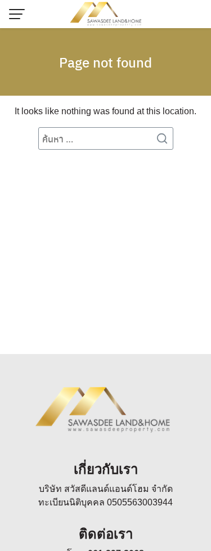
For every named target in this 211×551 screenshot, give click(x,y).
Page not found (105, 61)
